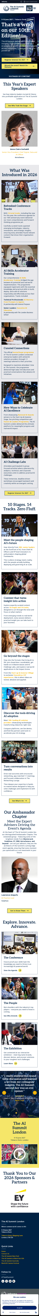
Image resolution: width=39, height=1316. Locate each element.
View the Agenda (10, 970)
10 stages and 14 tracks (19, 607)
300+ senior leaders (27, 547)
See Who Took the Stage (18, 106)
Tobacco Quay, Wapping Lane (12, 1235)
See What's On (18, 801)
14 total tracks (14, 213)
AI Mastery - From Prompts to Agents (19, 301)
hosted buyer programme (23, 352)
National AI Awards (26, 415)
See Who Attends (10, 1016)
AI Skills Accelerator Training (15, 279)
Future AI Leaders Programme (16, 422)
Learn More (8, 1063)
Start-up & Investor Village (22, 673)
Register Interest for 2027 (15, 60)
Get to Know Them (17, 911)
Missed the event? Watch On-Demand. (16, 66)
